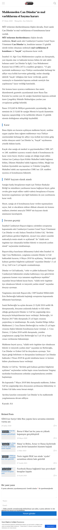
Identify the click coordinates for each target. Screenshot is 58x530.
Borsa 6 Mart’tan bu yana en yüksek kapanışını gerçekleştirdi (33, 432)
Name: (5, 501)
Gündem (5, 456)
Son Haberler (28, 21)
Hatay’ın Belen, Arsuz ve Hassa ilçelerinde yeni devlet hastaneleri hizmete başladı (36, 445)
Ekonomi (5, 431)
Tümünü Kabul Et (50, 526)
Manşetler (18, 21)
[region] (29, 525)
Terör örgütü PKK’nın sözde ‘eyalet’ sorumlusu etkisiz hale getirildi (33, 457)
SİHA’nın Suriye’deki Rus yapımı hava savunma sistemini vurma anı (27, 420)
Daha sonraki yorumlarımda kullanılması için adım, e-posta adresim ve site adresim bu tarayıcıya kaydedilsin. (28, 509)
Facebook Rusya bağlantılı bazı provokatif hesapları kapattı (36, 470)
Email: (5, 505)
